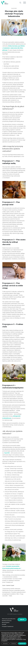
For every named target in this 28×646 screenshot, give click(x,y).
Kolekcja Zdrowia (6, 620)
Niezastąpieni (5, 622)
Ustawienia (13, 643)
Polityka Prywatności (7, 626)
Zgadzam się (22, 643)
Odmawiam (5, 643)
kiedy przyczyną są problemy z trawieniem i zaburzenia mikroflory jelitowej (13, 48)
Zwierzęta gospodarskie (8, 618)
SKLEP (22, 619)
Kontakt (4, 624)
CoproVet (7, 453)
